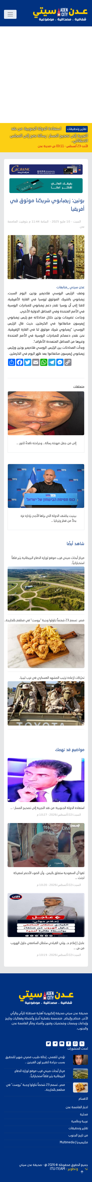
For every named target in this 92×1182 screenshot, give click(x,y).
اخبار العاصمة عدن (77, 1107)
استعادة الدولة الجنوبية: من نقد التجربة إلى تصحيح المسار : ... (47, 808)
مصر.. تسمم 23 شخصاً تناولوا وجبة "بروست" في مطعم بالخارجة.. (44, 620)
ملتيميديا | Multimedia (74, 1142)
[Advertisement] (46, 75)
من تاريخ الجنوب (78, 1135)
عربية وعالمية (79, 1121)
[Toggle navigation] (10, 14)
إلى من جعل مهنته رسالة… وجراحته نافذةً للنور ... (46, 443)
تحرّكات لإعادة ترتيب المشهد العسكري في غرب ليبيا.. (51, 677)
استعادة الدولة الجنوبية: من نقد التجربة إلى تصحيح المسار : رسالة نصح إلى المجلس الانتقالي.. (49, 135)
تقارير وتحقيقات (78, 1128)
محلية (84, 1114)
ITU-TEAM (57, 1169)
